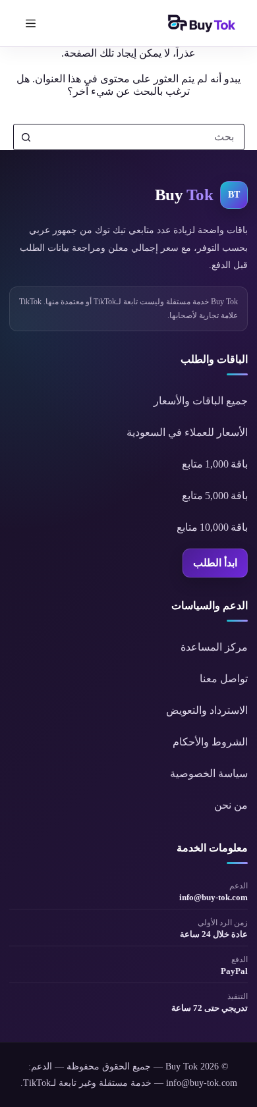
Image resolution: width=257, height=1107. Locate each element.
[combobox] (141, 137)
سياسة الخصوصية (209, 773)
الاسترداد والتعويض (207, 710)
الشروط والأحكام (210, 741)
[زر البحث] (26, 136)
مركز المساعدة (214, 647)
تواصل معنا (224, 678)
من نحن (231, 805)
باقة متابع (215, 464)
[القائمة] (30, 23)
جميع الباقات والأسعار (201, 400)
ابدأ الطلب (215, 562)
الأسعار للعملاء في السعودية (187, 432)
